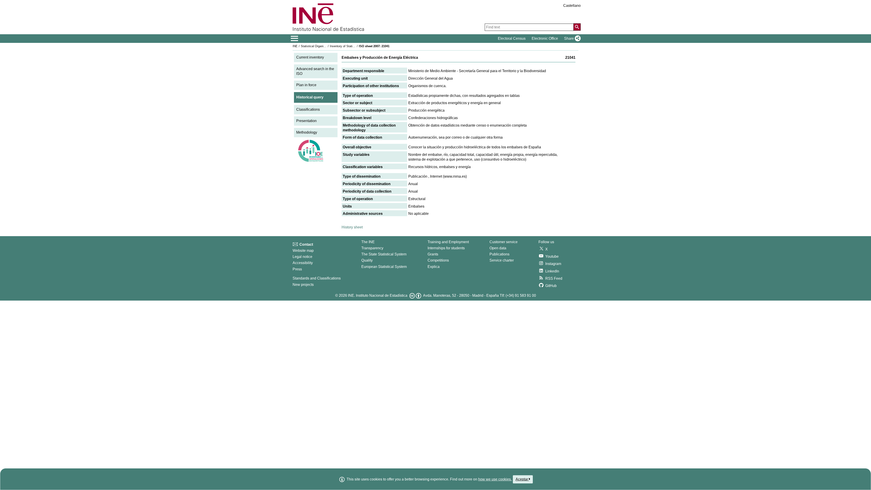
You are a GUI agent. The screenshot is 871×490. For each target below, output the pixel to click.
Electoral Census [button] (512, 38)
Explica (434, 267)
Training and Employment (448, 242)
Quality (367, 260)
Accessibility (303, 263)
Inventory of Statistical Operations (352, 46)
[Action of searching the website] (577, 27)
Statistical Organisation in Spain (322, 46)
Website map (303, 250)
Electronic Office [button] (545, 38)
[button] (571, 38)
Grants (433, 254)
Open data (497, 248)
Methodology (306, 132)
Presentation (306, 121)
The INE (368, 242)
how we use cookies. (495, 479)
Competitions (438, 260)
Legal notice (302, 257)
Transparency (372, 248)
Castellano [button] (572, 5)
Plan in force (306, 85)
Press (297, 269)
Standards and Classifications (317, 278)
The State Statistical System (383, 254)
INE (295, 46)
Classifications (308, 109)
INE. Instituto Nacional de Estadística (377, 295)
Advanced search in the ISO (315, 71)
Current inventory (310, 57)
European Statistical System (384, 267)
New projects (303, 285)
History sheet (352, 227)
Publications (499, 254)
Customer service (503, 242)
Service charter (501, 260)
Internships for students (446, 248)
